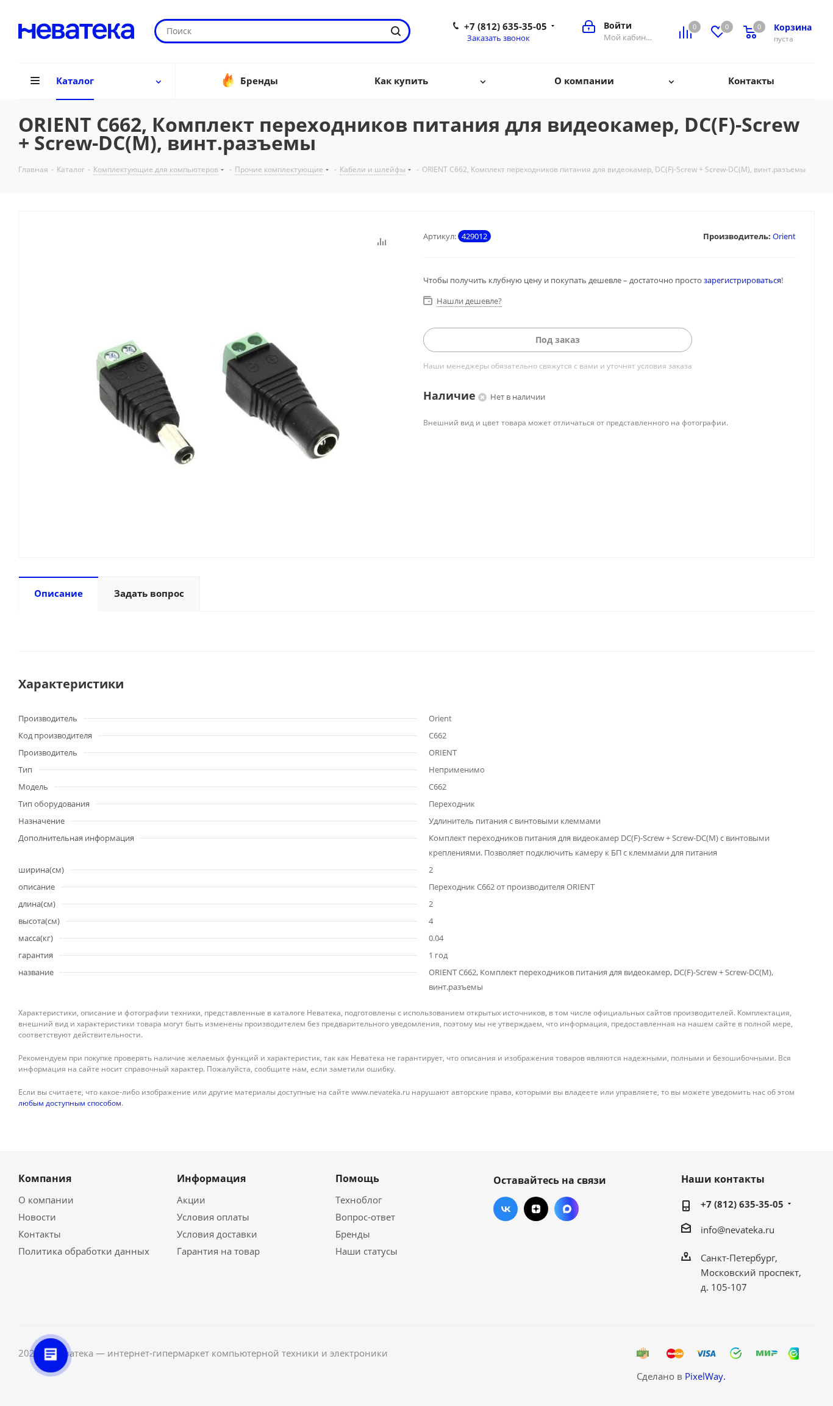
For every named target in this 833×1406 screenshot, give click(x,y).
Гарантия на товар (218, 1251)
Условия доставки (217, 1234)
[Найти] (395, 31)
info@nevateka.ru (737, 1230)
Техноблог (358, 1200)
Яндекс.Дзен (536, 1209)
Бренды (352, 1234)
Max (566, 1209)
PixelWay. (705, 1376)
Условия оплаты (213, 1217)
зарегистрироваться (742, 280)
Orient (784, 236)
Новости (37, 1217)
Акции (191, 1200)
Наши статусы (366, 1251)
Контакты (39, 1234)
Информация (211, 1178)
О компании (46, 1200)
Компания (44, 1178)
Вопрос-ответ (365, 1217)
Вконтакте (505, 1209)
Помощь (357, 1178)
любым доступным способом (69, 1103)
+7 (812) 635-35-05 (505, 26)
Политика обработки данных (83, 1251)
